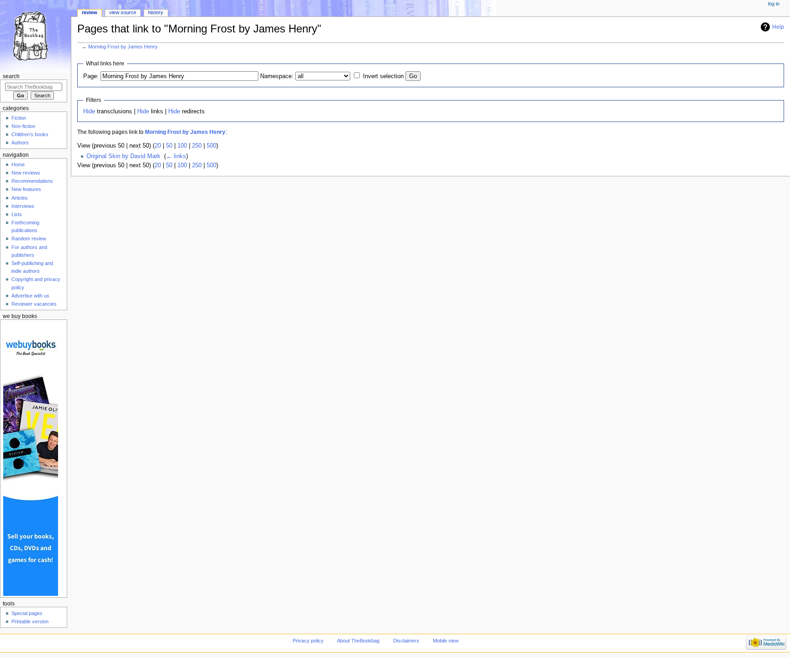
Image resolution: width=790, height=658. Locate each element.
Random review (28, 238)
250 (197, 146)
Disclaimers (406, 640)
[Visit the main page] (35, 35)
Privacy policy (308, 640)
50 (169, 146)
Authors (20, 142)
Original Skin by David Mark (123, 156)
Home (18, 164)
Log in (773, 3)
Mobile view (446, 640)
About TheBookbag (358, 640)
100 (182, 146)
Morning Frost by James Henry (123, 46)
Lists (16, 214)
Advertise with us (30, 295)
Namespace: (277, 76)
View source (122, 12)
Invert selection (383, 76)
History (155, 12)
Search (11, 76)
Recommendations (32, 181)
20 (158, 146)
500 (211, 146)
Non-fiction (23, 126)
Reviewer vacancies (34, 304)
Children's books (29, 134)
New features (26, 189)
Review (89, 12)
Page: (91, 76)
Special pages (27, 613)
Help (778, 27)
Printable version (29, 621)
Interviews (22, 206)
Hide (89, 111)
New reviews (25, 172)
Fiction (18, 118)
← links (176, 156)
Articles (19, 198)
